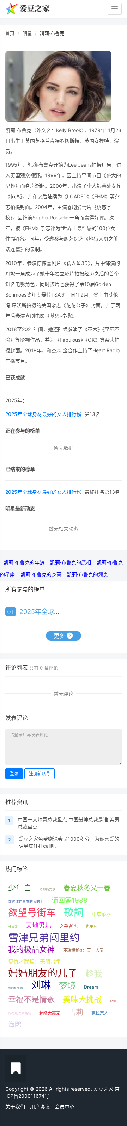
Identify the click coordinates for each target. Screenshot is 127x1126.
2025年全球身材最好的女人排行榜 (43, 414)
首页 (9, 33)
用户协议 (40, 1106)
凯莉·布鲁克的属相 (70, 562)
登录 (14, 773)
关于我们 (15, 1106)
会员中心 (64, 1106)
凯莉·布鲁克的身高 (40, 574)
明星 (27, 33)
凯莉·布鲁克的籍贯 (87, 574)
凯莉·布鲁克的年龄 (24, 562)
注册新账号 (39, 773)
